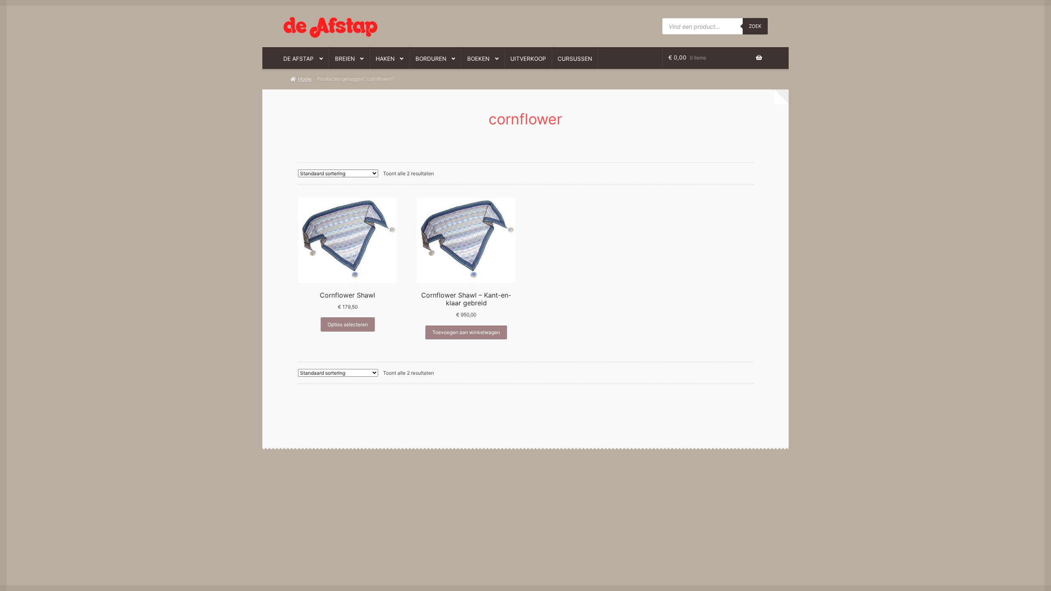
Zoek (755, 26)
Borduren (430, 58)
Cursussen (575, 58)
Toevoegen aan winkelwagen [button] (466, 332)
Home (305, 79)
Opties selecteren (348, 324)
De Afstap (298, 58)
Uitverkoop (528, 58)
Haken (385, 58)
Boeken (478, 58)
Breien (345, 58)
